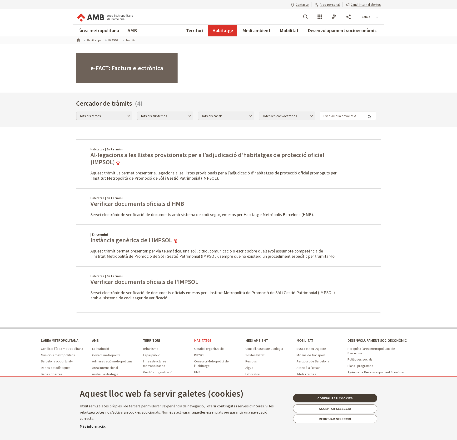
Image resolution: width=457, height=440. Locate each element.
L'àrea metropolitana (97, 30)
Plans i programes (360, 366)
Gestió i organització (158, 372)
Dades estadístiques (55, 368)
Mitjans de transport (311, 355)
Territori (194, 30)
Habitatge (222, 30)
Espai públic (151, 355)
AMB (132, 30)
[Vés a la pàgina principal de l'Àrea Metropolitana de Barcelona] (104, 17)
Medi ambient (256, 30)
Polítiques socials (360, 359)
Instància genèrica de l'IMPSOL (131, 240)
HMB (197, 372)
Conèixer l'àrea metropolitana (62, 348)
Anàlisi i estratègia (105, 374)
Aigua (249, 368)
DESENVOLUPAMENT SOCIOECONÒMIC (377, 340)
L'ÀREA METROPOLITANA (59, 340)
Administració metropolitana (112, 361)
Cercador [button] (305, 17)
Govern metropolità (106, 355)
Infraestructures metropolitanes (154, 363)
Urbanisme (150, 348)
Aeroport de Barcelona (313, 361)
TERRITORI (151, 340)
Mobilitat (289, 30)
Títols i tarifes (306, 374)
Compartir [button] (348, 17)
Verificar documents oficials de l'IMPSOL (144, 281)
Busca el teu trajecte (311, 348)
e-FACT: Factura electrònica (126, 68)
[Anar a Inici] (77, 39)
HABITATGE (203, 340)
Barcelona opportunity (57, 361)
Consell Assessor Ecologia (264, 348)
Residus (251, 361)
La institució (100, 348)
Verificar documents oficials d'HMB (137, 203)
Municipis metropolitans (58, 355)
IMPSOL (199, 355)
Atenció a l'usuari (309, 368)
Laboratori (252, 374)
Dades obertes (51, 374)
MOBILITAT (305, 340)
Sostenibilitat (254, 355)
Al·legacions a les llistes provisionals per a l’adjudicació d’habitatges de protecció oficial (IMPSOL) (207, 158)
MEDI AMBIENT (256, 340)
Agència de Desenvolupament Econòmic (376, 372)
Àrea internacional (105, 368)
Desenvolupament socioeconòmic (342, 30)
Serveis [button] (320, 17)
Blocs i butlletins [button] (334, 17)
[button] (300, 4)
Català (366, 17)
